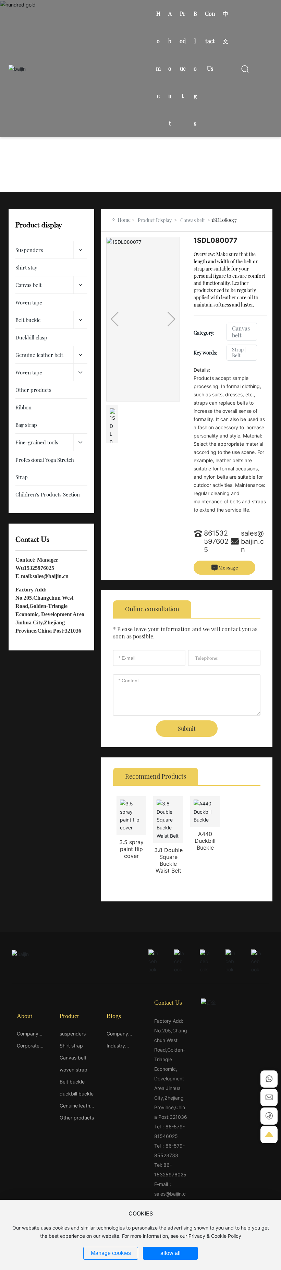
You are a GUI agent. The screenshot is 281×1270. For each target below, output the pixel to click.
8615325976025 (216, 541)
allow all (170, 1253)
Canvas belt (192, 220)
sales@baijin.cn (51, 576)
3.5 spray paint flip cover (131, 849)
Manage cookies (111, 1253)
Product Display (155, 220)
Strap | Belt (239, 352)
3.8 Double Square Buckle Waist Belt (168, 860)
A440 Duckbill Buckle (205, 840)
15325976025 (39, 568)
